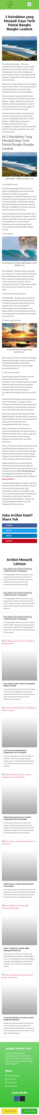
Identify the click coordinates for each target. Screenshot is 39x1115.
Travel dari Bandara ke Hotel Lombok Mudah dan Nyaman (19, 1019)
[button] (29, 4)
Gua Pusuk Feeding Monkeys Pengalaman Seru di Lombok (15, 751)
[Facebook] (16, 1098)
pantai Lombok (7, 479)
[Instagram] (22, 1098)
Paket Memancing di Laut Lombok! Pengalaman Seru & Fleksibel (17, 818)
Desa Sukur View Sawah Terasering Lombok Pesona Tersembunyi (18, 570)
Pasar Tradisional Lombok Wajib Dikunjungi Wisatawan (16, 949)
